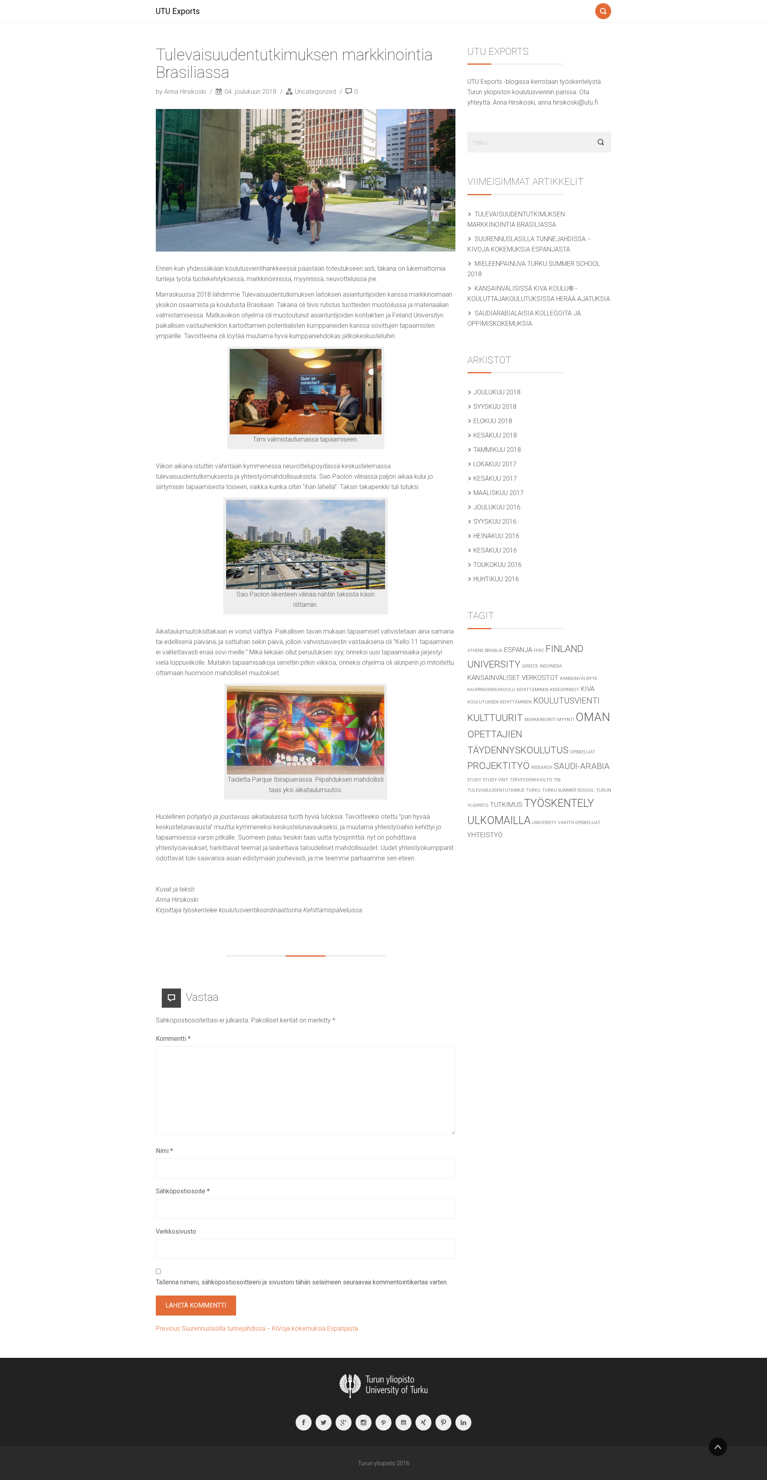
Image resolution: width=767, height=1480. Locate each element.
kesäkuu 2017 (495, 478)
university (544, 822)
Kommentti (173, 1038)
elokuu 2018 (492, 421)
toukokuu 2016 (497, 565)
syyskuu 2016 (495, 521)
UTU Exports (178, 11)
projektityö (498, 765)
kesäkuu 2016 (495, 550)
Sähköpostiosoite (183, 1191)
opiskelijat (582, 752)
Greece (530, 666)
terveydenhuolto (531, 780)
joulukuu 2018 (497, 392)
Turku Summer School (568, 790)
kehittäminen (532, 689)
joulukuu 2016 (497, 507)
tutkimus (506, 804)
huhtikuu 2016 (496, 579)
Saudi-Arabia (582, 766)
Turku (533, 790)
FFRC (539, 650)
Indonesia (551, 666)
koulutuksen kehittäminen (499, 702)
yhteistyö (485, 835)
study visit (495, 780)
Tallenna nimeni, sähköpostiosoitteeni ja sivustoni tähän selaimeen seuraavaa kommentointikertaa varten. (302, 1282)
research (541, 767)
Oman (593, 717)
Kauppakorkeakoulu (491, 689)
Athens (475, 650)
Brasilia (494, 650)
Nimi (164, 1151)
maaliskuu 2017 (498, 493)
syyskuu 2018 (495, 406)
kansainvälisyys (578, 678)
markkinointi (540, 719)
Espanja (518, 650)
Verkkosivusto (176, 1231)
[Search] (603, 9)
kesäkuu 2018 (495, 435)
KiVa (587, 689)
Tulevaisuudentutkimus (495, 790)
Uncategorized (315, 91)
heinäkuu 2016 (496, 536)
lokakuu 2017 (495, 464)
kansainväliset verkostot (512, 678)
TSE (557, 780)
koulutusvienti (566, 700)
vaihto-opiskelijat (579, 822)
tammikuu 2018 (497, 450)
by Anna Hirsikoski (182, 91)
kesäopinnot (564, 689)
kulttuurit (495, 717)
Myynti (565, 719)
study (474, 780)
